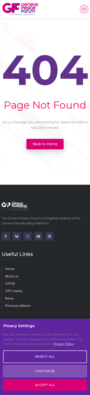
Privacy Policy (64, 344)
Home (9, 269)
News (9, 298)
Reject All (45, 356)
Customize (45, 371)
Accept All (45, 385)
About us (11, 276)
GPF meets (13, 291)
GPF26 (10, 284)
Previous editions (17, 306)
